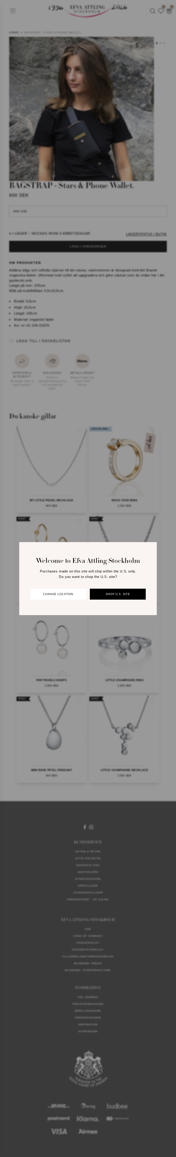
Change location (58, 594)
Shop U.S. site (118, 594)
